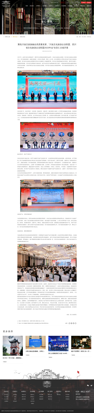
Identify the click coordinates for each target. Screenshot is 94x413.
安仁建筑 (6, 396)
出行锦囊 (70, 5)
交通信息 (41, 396)
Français (78, 2)
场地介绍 (24, 394)
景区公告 (7, 36)
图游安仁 (32, 394)
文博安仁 (38, 5)
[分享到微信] (69, 323)
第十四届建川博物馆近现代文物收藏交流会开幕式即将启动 (35, 323)
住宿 (15, 396)
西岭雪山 (59, 394)
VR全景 (32, 399)
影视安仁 (32, 396)
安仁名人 (6, 394)
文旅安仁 (51, 5)
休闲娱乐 (15, 401)
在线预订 (89, 2)
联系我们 (67, 396)
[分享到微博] (73, 323)
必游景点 (15, 394)
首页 (27, 5)
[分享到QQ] (75, 323)
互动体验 (63, 5)
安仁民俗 (6, 399)
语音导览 (32, 401)
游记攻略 (41, 394)
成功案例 (24, 399)
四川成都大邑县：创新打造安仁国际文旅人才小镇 (33, 321)
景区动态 (15, 36)
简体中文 (63, 2)
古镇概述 (6, 401)
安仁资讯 (76, 5)
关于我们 (67, 394)
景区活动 (22, 36)
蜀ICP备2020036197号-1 (32, 410)
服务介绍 (24, 396)
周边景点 (82, 5)
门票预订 (83, 2)
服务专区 (89, 5)
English (67, 2)
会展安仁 (57, 5)
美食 (15, 399)
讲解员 (32, 403)
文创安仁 (44, 5)
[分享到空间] (71, 323)
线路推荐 (41, 399)
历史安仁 (32, 5)
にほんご (73, 2)
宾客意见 (67, 399)
